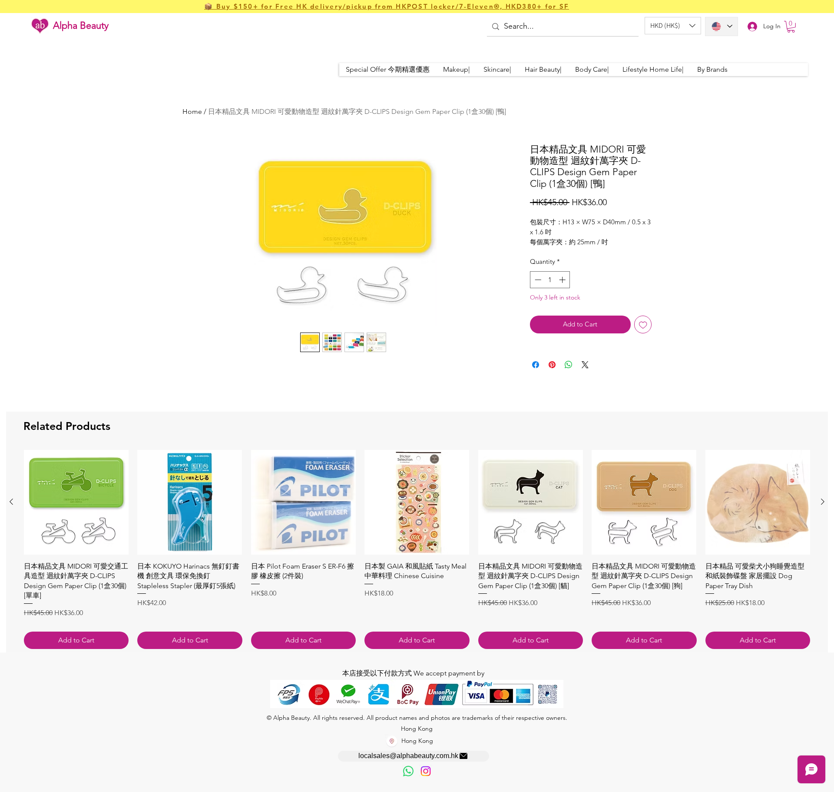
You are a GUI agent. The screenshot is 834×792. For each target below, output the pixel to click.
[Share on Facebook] (535, 364)
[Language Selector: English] (721, 26)
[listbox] (673, 25)
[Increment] (563, 280)
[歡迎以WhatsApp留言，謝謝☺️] (408, 771)
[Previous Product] (11, 501)
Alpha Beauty (81, 25)
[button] (673, 25)
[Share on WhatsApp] (568, 364)
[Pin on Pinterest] (552, 364)
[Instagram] (425, 771)
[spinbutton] (550, 280)
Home (192, 111)
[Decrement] (537, 280)
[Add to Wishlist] (643, 324)
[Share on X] (585, 364)
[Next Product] (822, 501)
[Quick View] (76, 502)
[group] (417, 549)
